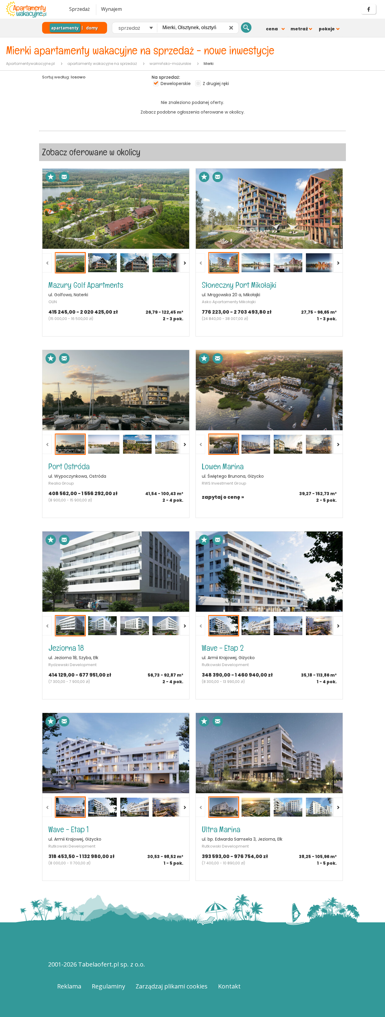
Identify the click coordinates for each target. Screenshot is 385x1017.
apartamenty (65, 28)
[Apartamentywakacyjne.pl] (31, 9)
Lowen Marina (223, 466)
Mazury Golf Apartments (85, 285)
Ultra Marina (221, 829)
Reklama (69, 986)
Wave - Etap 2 (223, 648)
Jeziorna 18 (66, 648)
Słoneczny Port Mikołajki (239, 285)
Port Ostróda (69, 466)
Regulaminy (108, 986)
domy (92, 28)
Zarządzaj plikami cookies (172, 986)
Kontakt (229, 986)
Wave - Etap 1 (68, 829)
